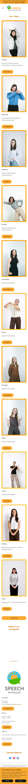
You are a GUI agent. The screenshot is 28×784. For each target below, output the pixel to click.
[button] (3, 8)
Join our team (14, 618)
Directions (7, 744)
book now (6, 727)
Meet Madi (6, 608)
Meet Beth (6, 181)
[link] (14, 8)
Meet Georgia (7, 395)
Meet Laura (7, 501)
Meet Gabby (7, 556)
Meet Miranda (7, 126)
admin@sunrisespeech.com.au (13, 704)
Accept (20, 780)
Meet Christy (7, 71)
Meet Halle (6, 448)
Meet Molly (7, 342)
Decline (7, 780)
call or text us (8, 708)
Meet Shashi (7, 236)
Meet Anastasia (8, 289)
